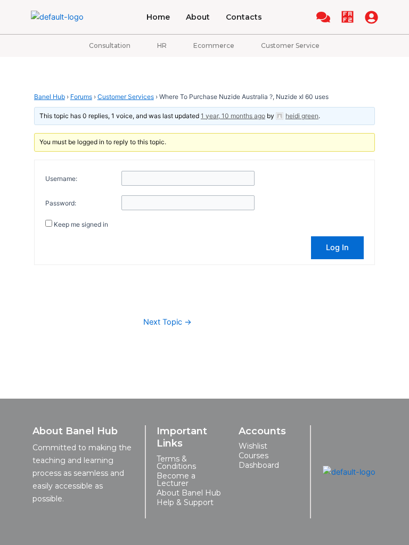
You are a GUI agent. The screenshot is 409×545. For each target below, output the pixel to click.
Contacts (244, 17)
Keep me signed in (81, 224)
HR (162, 45)
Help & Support (185, 502)
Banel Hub (49, 97)
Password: (60, 203)
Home (158, 17)
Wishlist (253, 446)
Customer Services (125, 97)
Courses (253, 455)
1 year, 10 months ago (233, 116)
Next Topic (167, 322)
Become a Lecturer (176, 479)
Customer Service (290, 45)
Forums (81, 97)
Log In (337, 247)
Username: (61, 179)
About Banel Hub (189, 493)
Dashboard (259, 465)
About (198, 17)
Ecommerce (213, 45)
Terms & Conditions (176, 462)
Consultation (109, 45)
